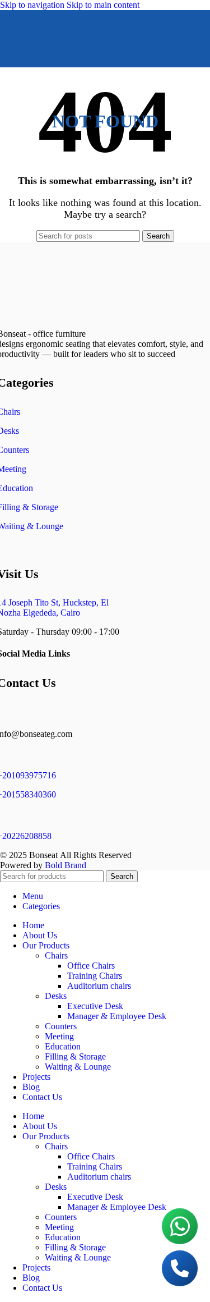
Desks (56, 996)
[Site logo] (77, 70)
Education (63, 1046)
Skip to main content (103, 5)
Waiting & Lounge (78, 1066)
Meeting (59, 1036)
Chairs (56, 955)
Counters (61, 1026)
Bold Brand (65, 865)
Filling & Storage (75, 1056)
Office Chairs (91, 965)
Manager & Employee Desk (116, 1016)
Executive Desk (95, 1006)
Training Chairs (94, 975)
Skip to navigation (33, 5)
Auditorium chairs (99, 986)
